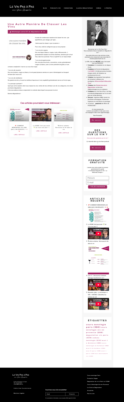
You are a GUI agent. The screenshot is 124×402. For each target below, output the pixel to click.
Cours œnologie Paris (93, 375)
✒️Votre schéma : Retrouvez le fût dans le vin (63, 127)
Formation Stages (92, 378)
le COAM (91, 71)
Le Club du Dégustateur (94, 387)
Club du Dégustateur (84, 8)
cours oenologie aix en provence (96, 330)
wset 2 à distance (95, 348)
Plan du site (91, 393)
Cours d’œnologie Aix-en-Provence (98, 384)
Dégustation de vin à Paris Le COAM (98, 381)
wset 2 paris (93, 351)
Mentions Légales (19, 393)
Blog (45, 8)
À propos (108, 8)
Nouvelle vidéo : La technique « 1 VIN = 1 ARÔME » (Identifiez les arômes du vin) (98, 295)
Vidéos (98, 8)
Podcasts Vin (55, 8)
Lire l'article (19, 134)
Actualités (90, 390)
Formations (68, 8)
